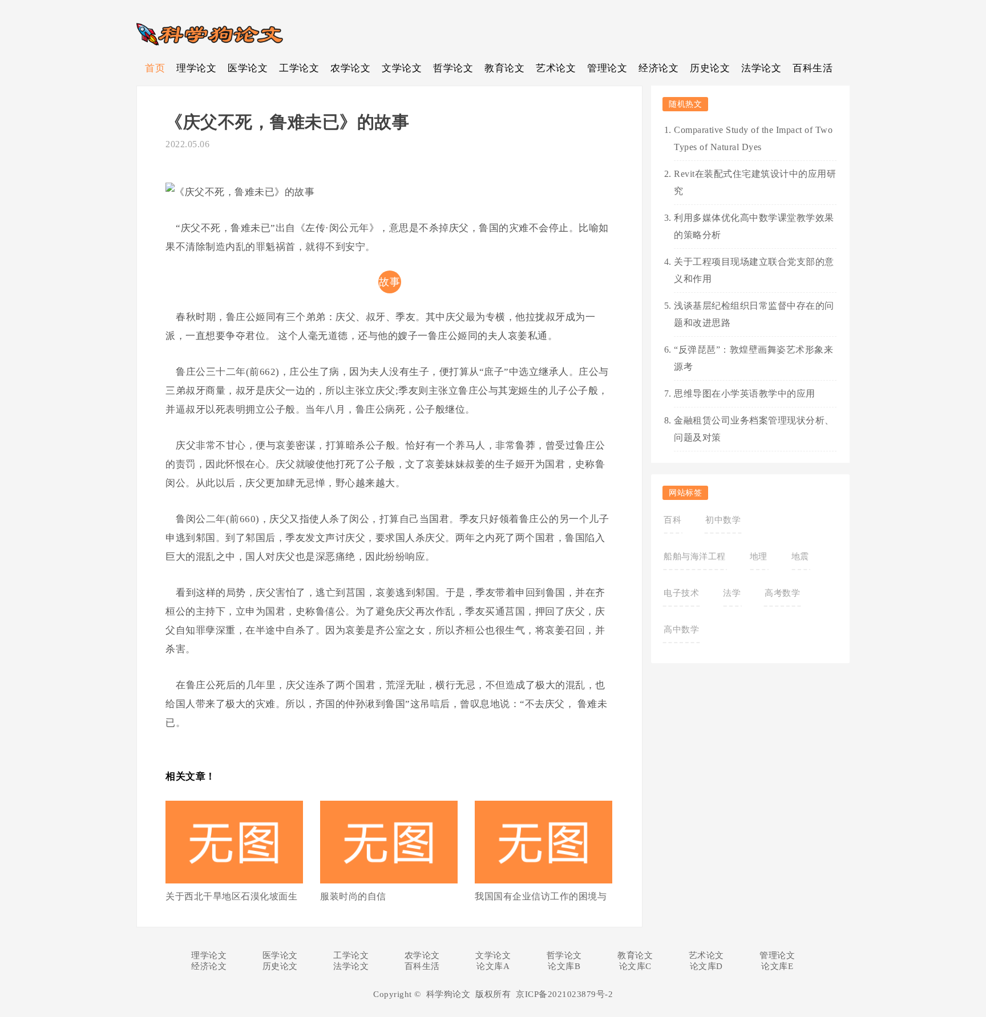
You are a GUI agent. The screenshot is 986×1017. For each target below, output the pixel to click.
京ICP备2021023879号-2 (564, 994)
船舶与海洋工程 (695, 556)
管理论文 (607, 68)
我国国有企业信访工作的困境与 (541, 896)
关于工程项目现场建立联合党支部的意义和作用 (754, 270)
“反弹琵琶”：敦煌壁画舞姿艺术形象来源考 (753, 358)
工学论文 (299, 68)
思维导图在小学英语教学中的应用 (744, 393)
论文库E (777, 966)
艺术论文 (556, 68)
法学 (732, 593)
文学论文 (402, 68)
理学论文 (196, 68)
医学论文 (248, 68)
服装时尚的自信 (353, 896)
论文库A (493, 966)
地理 (758, 556)
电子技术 (681, 593)
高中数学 (681, 629)
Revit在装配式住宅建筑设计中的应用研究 (755, 182)
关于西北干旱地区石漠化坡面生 (231, 896)
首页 (155, 68)
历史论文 (710, 68)
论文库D (706, 966)
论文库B (564, 966)
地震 (800, 556)
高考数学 (782, 593)
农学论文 (350, 68)
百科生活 (813, 68)
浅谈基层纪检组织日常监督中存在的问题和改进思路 (754, 314)
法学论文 (761, 68)
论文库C (635, 966)
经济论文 (658, 68)
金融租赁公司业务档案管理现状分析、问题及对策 (754, 428)
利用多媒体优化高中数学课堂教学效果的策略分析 (754, 226)
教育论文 (504, 68)
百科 (672, 519)
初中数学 (723, 519)
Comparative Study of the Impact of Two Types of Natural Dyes (753, 138)
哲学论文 (453, 68)
